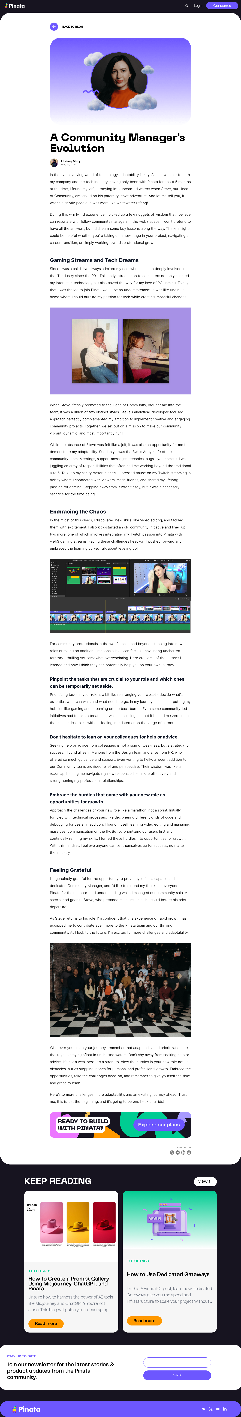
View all (205, 1182)
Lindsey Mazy (70, 161)
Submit (177, 1375)
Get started (222, 6)
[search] (187, 6)
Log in (198, 6)
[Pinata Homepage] (26, 1409)
